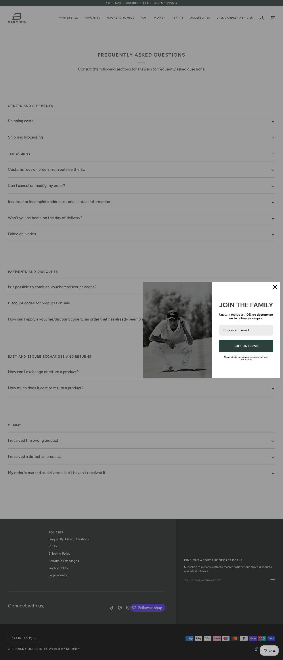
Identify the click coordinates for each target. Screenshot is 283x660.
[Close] (275, 287)
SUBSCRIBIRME (246, 346)
